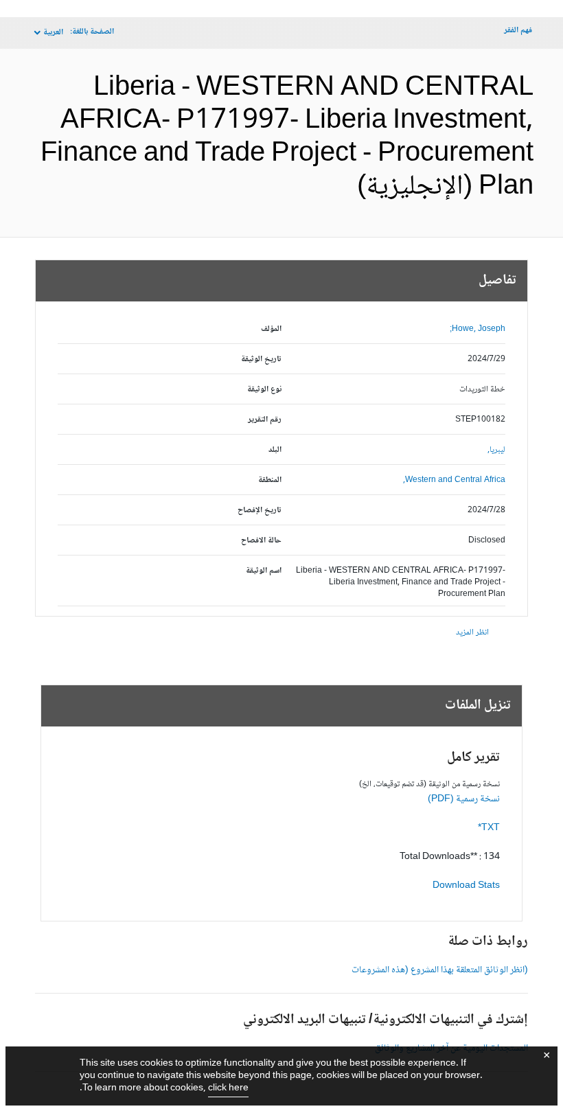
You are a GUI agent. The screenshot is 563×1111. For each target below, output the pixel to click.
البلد (275, 450)
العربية (53, 32)
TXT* (489, 828)
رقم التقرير (265, 420)
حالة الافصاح (261, 541)
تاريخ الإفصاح (260, 510)
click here (228, 1088)
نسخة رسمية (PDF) (464, 799)
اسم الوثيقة (264, 571)
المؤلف (271, 329)
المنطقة (270, 480)
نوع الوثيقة (264, 390)
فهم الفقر (518, 30)
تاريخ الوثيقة (261, 359)
